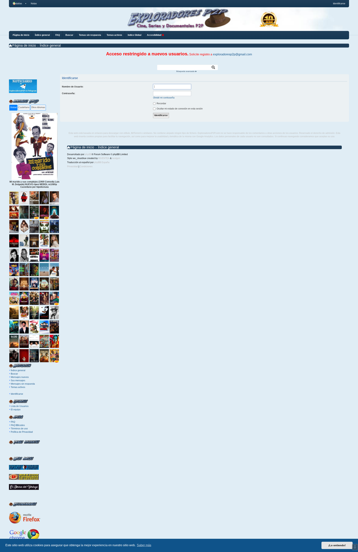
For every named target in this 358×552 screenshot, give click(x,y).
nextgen (116, 158)
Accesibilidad (154, 35)
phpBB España (101, 162)
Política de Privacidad (22, 432)
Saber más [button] (144, 545)
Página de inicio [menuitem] (21, 35)
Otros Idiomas (38, 107)
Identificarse (17, 394)
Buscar (14, 373)
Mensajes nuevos (20, 377)
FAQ (13, 422)
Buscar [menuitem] (69, 35)
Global (13, 107)
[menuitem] (32, 3)
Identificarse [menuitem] (339, 3)
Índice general (18, 370)
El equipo (16, 409)
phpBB (88, 154)
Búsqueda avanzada (185, 71)
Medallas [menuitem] (17, 3)
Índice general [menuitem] (42, 35)
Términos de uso (19, 428)
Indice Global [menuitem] (134, 35)
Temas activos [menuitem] (114, 35)
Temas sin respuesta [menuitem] (90, 35)
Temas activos (18, 387)
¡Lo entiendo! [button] (337, 545)
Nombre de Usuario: (72, 86)
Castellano (23, 107)
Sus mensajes (18, 380)
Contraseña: (68, 93)
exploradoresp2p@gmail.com (232, 54)
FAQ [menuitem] (57, 35)
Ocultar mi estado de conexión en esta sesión (179, 108)
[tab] (13, 108)
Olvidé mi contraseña (164, 97)
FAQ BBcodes (18, 425)
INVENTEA (103, 158)
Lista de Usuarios (20, 406)
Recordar (161, 103)
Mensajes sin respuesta (23, 384)
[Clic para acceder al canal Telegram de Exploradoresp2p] (23, 92)
